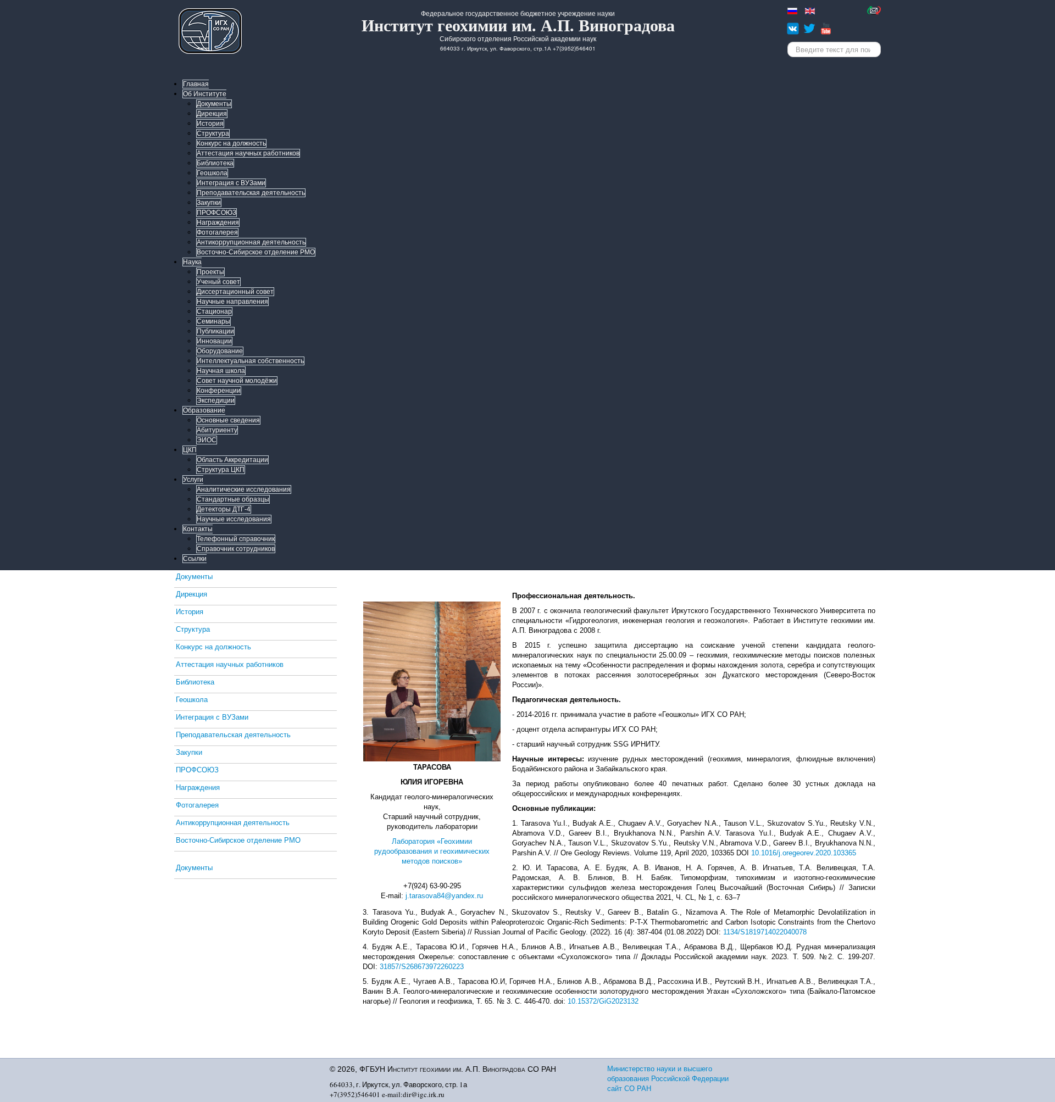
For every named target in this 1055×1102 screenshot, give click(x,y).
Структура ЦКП (221, 470)
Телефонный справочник (236, 539)
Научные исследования (234, 519)
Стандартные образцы (233, 499)
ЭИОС (206, 440)
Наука (192, 262)
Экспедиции (216, 400)
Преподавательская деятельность (251, 193)
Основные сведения (228, 420)
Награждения (218, 222)
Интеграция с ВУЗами (231, 183)
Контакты (198, 529)
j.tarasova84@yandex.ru (444, 896)
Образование (204, 410)
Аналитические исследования (244, 489)
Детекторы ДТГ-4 (224, 509)
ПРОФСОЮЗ (216, 212)
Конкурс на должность (231, 143)
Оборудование (220, 351)
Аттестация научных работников (248, 153)
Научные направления (232, 301)
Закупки (209, 203)
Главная (196, 84)
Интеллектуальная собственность (250, 361)
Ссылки (195, 559)
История (210, 123)
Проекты (210, 272)
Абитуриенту (217, 430)
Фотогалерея (217, 232)
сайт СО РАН (629, 1088)
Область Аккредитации (232, 460)
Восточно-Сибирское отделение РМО (256, 252)
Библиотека (215, 163)
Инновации (214, 341)
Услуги (193, 479)
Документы (214, 104)
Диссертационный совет (235, 292)
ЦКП (190, 450)
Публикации (215, 331)
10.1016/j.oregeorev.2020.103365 (803, 853)
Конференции (219, 390)
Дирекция (212, 114)
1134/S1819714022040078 (765, 932)
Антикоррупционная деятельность (251, 242)
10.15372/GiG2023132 (603, 1001)
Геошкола (212, 173)
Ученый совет (218, 282)
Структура (213, 133)
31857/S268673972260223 (422, 966)
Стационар (214, 311)
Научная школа (221, 371)
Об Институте (204, 94)
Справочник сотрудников (236, 549)
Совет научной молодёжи (237, 381)
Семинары (213, 321)
